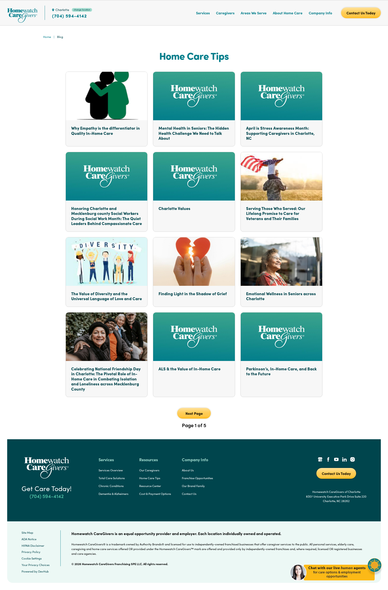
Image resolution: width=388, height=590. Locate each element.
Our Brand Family (193, 486)
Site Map (27, 533)
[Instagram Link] (352, 460)
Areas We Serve (254, 12)
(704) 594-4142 (69, 15)
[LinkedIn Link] (344, 460)
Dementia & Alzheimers (113, 494)
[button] (336, 583)
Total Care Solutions (112, 478)
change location (82, 9)
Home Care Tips (149, 478)
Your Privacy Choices (36, 565)
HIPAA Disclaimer (33, 546)
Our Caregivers (149, 470)
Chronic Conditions (111, 486)
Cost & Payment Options (155, 494)
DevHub (43, 571)
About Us (188, 470)
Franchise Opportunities (197, 478)
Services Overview (111, 470)
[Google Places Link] (320, 460)
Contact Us (189, 494)
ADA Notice (29, 539)
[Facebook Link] (328, 460)
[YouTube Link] (336, 460)
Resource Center (150, 486)
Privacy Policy (31, 552)
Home (47, 37)
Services (203, 12)
